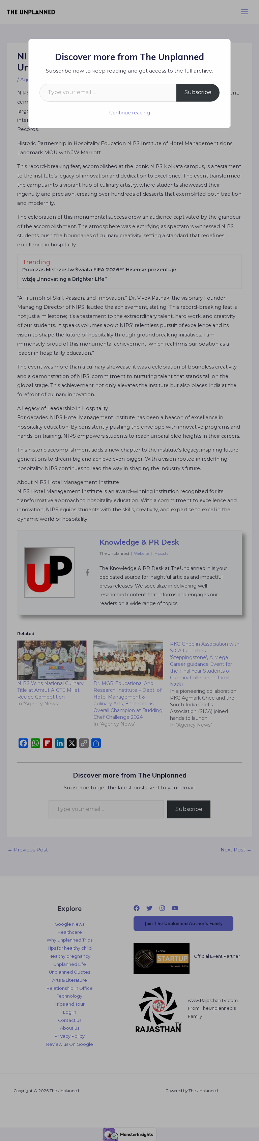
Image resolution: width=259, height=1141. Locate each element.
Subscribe (197, 92)
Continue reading (129, 113)
